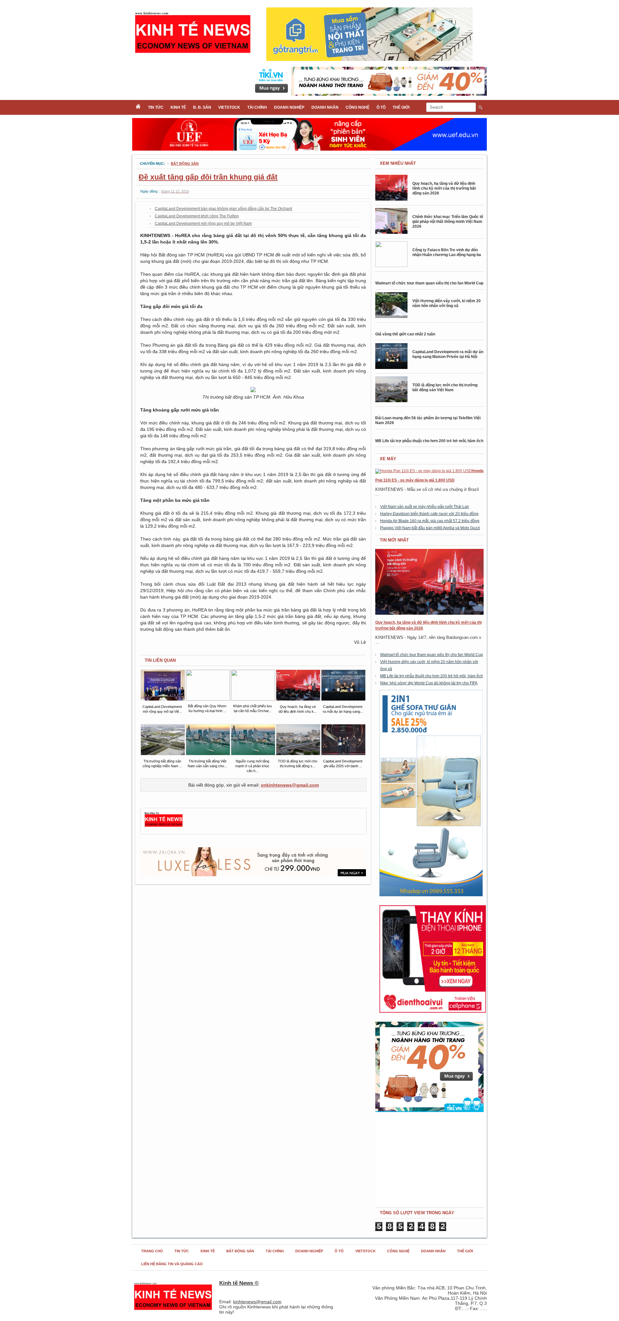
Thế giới (401, 107)
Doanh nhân (325, 107)
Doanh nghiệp (289, 107)
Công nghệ (357, 107)
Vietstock (229, 107)
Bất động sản (185, 163)
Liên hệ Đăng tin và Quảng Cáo (172, 1264)
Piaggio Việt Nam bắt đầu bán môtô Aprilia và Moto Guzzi (430, 528)
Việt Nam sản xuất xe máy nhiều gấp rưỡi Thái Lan (424, 506)
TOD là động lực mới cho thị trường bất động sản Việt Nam (444, 387)
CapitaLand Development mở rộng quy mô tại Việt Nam (203, 223)
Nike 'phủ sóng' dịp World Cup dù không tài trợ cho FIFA (428, 683)
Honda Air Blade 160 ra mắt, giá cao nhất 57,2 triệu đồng (429, 521)
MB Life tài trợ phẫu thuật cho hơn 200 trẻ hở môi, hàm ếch (429, 441)
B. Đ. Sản (202, 107)
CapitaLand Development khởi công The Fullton (197, 216)
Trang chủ (152, 1251)
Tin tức (155, 107)
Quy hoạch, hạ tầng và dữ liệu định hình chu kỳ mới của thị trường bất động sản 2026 (444, 188)
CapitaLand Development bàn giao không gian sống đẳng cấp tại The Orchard (223, 208)
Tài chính (257, 107)
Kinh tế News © (239, 1283)
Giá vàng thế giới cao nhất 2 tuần (405, 334)
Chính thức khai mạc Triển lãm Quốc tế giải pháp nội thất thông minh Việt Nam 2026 (447, 221)
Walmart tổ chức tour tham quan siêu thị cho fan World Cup (429, 283)
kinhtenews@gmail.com (257, 1301)
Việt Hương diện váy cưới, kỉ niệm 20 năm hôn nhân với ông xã (446, 303)
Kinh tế (178, 107)
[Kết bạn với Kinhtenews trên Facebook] (163, 826)
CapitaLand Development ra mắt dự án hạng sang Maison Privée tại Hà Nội (447, 354)
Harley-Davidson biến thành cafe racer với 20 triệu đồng (429, 514)
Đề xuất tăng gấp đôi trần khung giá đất (208, 177)
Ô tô (381, 107)
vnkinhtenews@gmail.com (290, 785)
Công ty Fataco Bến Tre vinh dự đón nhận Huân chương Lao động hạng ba (446, 252)
